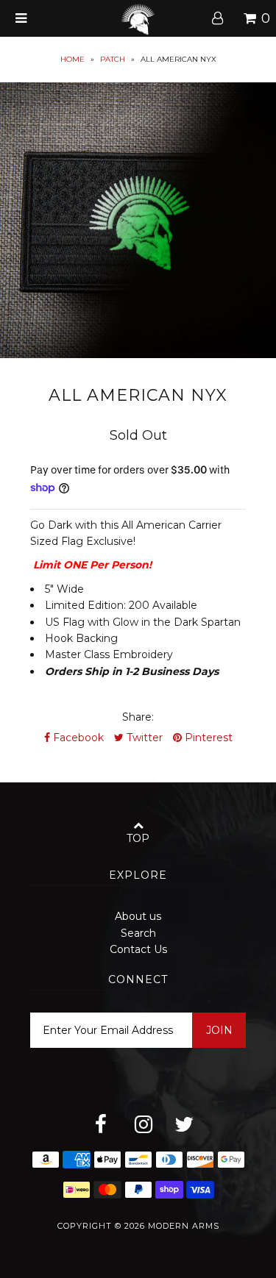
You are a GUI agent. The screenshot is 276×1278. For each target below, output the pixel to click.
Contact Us (138, 949)
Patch (112, 59)
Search (138, 933)
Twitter (143, 737)
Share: (138, 717)
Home (72, 59)
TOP (138, 838)
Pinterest (207, 737)
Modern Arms (183, 1226)
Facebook (77, 737)
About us (138, 916)
